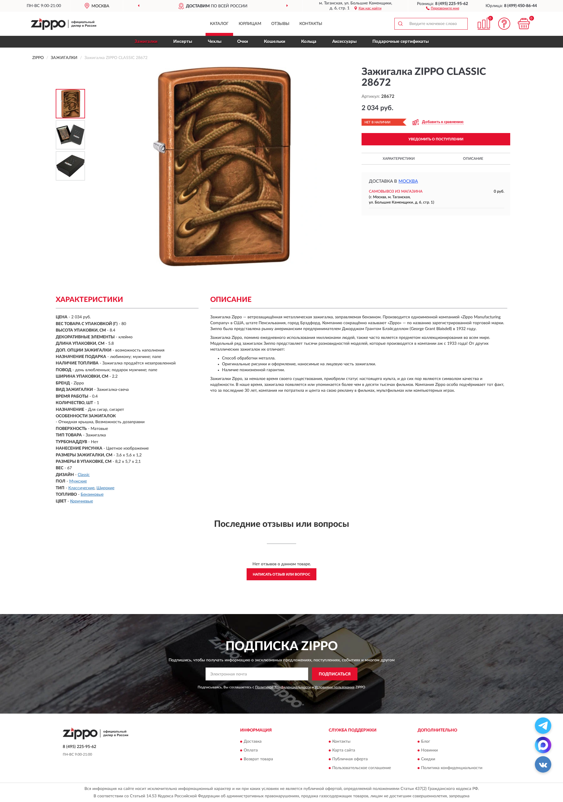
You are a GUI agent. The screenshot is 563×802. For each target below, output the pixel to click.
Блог (425, 741)
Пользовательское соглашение (361, 768)
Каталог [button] (219, 24)
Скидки (428, 759)
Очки (242, 41)
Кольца (308, 41)
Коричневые (81, 501)
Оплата (251, 750)
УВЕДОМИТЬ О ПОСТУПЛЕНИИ (435, 139)
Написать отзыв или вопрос (281, 574)
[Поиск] (400, 24)
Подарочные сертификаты (400, 41)
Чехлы (214, 41)
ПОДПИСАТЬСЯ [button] (335, 674)
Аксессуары (344, 41)
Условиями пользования (335, 687)
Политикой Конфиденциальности (283, 687)
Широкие (105, 488)
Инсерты (182, 41)
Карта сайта (343, 750)
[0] (524, 24)
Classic (84, 475)
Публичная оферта (350, 759)
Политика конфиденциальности (451, 768)
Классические (81, 488)
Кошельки (274, 41)
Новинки (429, 750)
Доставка (253, 741)
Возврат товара (258, 759)
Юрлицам (250, 24)
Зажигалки (146, 41)
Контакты (310, 24)
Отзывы (280, 24)
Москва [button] (408, 181)
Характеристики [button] (399, 158)
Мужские (78, 481)
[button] (442, 8)
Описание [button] (473, 158)
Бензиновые (92, 494)
